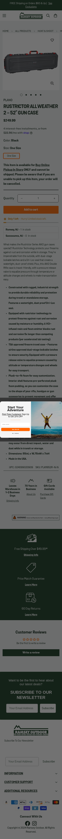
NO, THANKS (15, 433)
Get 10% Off (15, 429)
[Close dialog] (60, 403)
